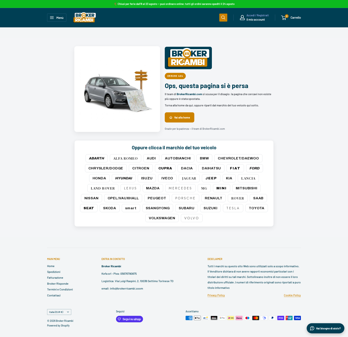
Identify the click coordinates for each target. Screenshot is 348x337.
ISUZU (147, 178)
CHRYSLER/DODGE (105, 168)
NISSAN (91, 198)
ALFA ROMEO (125, 158)
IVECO (167, 178)
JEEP (211, 178)
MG (204, 188)
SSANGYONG (158, 208)
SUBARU (186, 208)
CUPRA (165, 168)
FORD (255, 168)
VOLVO (191, 218)
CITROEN (140, 168)
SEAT (89, 208)
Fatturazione (55, 277)
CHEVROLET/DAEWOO (238, 158)
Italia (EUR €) (56, 311)
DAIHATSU (211, 168)
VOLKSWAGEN (162, 218)
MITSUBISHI (246, 188)
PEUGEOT (157, 198)
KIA (229, 178)
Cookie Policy (292, 295)
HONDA (99, 178)
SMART (131, 208)
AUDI (151, 158)
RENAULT (213, 198)
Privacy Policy (216, 295)
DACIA (187, 168)
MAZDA (153, 188)
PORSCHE (185, 198)
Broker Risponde (58, 283)
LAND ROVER (103, 188)
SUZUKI (211, 208)
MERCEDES (180, 188)
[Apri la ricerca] (223, 18)
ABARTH (96, 158)
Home (51, 266)
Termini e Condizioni (60, 289)
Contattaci (54, 295)
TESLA (233, 208)
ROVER (237, 198)
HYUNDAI (123, 178)
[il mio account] (242, 17)
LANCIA (248, 178)
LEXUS (130, 188)
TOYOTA (256, 208)
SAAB (258, 198)
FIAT (235, 168)
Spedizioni (53, 271)
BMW (204, 158)
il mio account (255, 19)
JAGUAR (189, 178)
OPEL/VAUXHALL (123, 198)
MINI (221, 188)
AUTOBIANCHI (178, 158)
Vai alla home (182, 117)
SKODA (109, 208)
